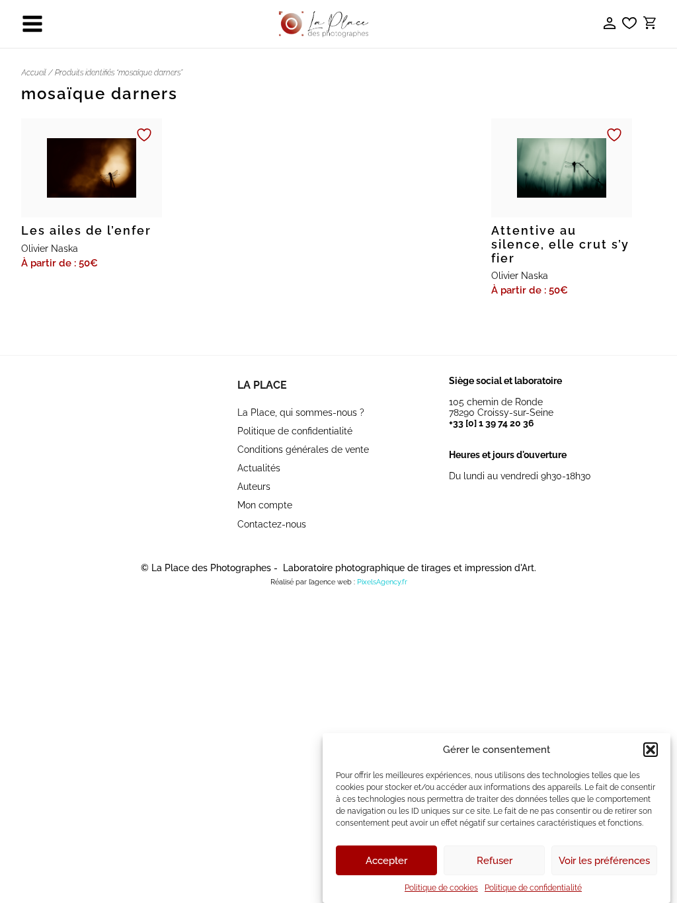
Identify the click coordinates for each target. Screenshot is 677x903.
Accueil (33, 72)
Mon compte (264, 505)
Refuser (494, 861)
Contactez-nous (271, 524)
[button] (650, 749)
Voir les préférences (604, 861)
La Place (262, 385)
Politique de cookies (441, 887)
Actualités (258, 468)
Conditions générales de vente (303, 449)
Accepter (386, 861)
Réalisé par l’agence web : (312, 582)
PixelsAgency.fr (382, 582)
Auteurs (253, 486)
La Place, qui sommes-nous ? (300, 412)
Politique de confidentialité (533, 887)
